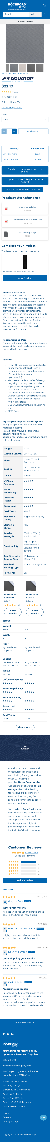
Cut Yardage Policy (12, 107)
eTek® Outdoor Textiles (15, 1081)
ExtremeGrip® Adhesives (16, 1089)
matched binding (12, 427)
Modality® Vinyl (11, 1085)
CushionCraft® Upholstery (17, 1102)
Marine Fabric (20, 73)
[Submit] (44, 14)
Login (6, 1113)
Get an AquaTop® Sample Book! (22, 189)
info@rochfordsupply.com (17, 1065)
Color (4, 115)
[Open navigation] (4, 6)
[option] (25, 43)
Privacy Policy (10, 1121)
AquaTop (6, 73)
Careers (7, 1117)
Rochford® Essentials (14, 1106)
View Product (25, 278)
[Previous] (9, 43)
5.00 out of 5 (31, 852)
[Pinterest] (8, 1034)
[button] (14, 862)
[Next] (41, 43)
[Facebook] (4, 1034)
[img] (9, 897)
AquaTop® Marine (12, 1094)
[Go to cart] (44, 5)
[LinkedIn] (12, 1034)
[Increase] (14, 131)
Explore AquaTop (27, 232)
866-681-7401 (10, 1060)
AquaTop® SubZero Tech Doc (28, 219)
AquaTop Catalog (27, 207)
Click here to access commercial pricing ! (25, 170)
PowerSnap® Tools (13, 1098)
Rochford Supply (28, 1134)
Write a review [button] (25, 880)
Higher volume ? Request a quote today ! (25, 180)
